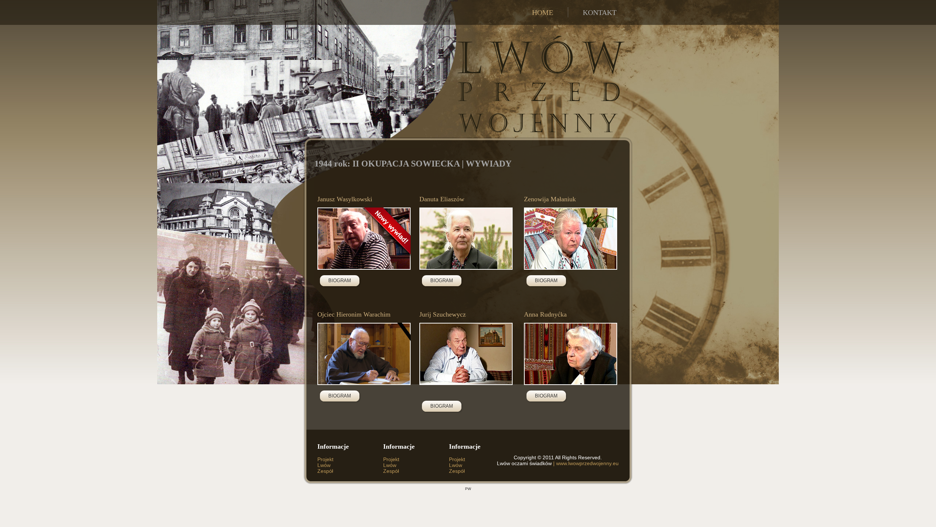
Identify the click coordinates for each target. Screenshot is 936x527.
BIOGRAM (339, 280)
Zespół (325, 471)
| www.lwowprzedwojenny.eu (585, 463)
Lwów (324, 465)
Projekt (325, 459)
